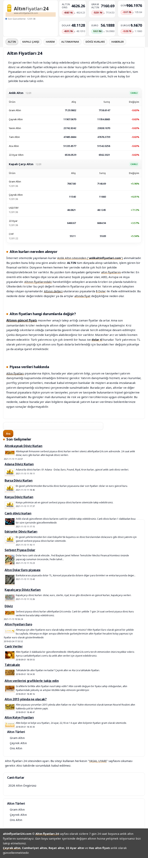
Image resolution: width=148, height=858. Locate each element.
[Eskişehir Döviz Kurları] (9, 541)
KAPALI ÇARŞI (30, 41)
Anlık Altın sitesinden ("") (90, 258)
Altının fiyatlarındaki (38, 282)
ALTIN (12, 41)
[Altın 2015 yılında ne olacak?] (9, 708)
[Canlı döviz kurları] (9, 524)
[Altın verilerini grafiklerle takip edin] (9, 690)
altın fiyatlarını (111, 272)
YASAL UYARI (98, 761)
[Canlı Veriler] (9, 657)
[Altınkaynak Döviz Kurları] (9, 453)
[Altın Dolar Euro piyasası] (9, 583)
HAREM (50, 41)
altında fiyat (82, 296)
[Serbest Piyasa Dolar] (9, 563)
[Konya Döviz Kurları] (9, 506)
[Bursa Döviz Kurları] (9, 490)
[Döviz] (9, 613)
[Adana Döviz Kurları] (9, 474)
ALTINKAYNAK (70, 41)
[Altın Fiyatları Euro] (9, 631)
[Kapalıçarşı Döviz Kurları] (9, 599)
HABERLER (117, 41)
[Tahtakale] (9, 674)
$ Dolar (101, 291)
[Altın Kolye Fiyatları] (9, 726)
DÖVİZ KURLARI (95, 41)
